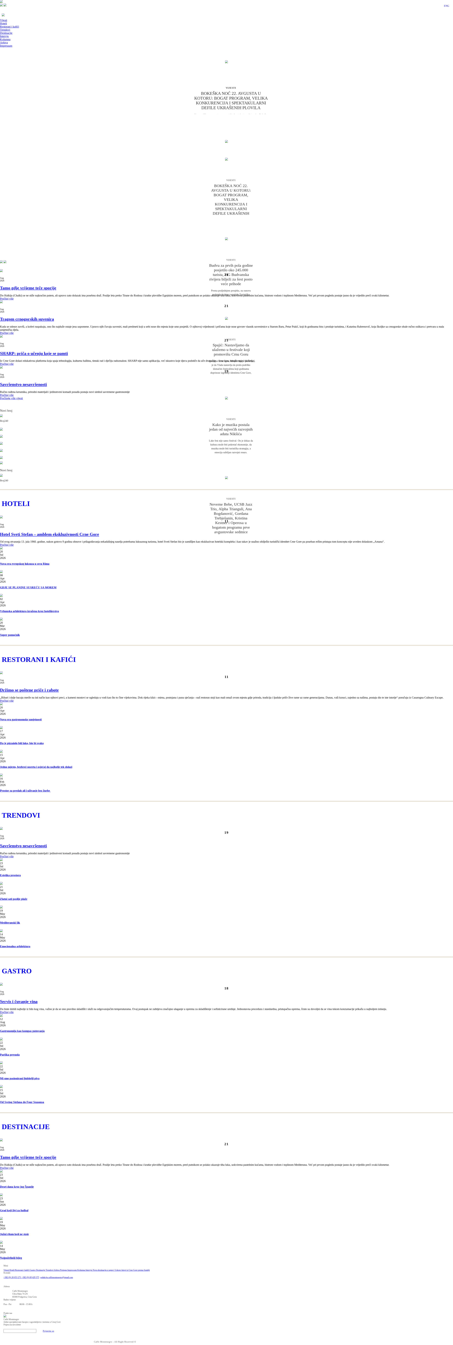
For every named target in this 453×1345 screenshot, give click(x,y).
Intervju (4, 36)
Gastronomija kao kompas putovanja (22, 1030)
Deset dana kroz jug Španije (17, 1186)
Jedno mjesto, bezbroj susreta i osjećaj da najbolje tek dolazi (36, 766)
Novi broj (6, 410)
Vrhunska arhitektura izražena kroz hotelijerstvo (29, 611)
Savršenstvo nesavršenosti (23, 384)
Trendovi (5, 29)
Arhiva (4, 42)
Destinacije (6, 33)
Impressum (6, 45)
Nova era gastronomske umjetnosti (21, 719)
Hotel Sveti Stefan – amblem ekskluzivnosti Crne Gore (49, 534)
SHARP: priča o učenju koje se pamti (34, 353)
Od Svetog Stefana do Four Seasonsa (22, 1102)
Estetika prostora (10, 875)
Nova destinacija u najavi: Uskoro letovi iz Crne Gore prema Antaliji (121, 1270)
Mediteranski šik (10, 922)
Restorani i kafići (9, 26)
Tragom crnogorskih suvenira (27, 319)
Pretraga (63, 1270)
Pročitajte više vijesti (11, 398)
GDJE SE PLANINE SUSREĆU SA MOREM (28, 587)
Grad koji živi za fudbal (14, 1210)
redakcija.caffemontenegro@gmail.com (56, 1277)
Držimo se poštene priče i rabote (29, 690)
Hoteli (3, 23)
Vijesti (3, 20)
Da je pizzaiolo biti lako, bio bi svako (22, 743)
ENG (446, 6)
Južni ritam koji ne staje (14, 1234)
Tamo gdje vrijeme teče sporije (28, 288)
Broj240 (4, 421)
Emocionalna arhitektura (15, 946)
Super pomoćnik (10, 634)
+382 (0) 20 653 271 (13, 1277)
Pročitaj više (7, 298)
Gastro (33, 1270)
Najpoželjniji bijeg (11, 1257)
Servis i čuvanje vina (19, 1001)
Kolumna (5, 39)
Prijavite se (48, 1331)
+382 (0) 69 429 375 (30, 1277)
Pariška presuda (10, 1054)
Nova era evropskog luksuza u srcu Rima (24, 563)
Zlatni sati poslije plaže (13, 898)
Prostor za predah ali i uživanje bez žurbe (25, 790)
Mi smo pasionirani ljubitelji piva (19, 1078)
